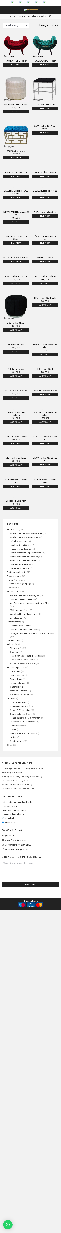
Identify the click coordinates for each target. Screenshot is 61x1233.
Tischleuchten (13, 622)
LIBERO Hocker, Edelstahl (45, 276)
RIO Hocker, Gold (45, 369)
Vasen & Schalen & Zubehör (23, 663)
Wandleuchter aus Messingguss (24, 595)
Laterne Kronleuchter (19, 564)
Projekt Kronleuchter (16, 580)
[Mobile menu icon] (5, 10)
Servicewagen (16, 741)
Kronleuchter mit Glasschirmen (24, 557)
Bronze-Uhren (16, 679)
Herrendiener (16, 725)
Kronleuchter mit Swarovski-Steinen (26, 533)
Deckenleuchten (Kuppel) (18, 584)
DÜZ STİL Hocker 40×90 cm (16, 258)
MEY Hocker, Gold (16, 344)
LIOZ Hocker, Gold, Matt (45, 298)
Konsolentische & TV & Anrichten (25, 718)
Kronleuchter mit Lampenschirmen (25, 553)
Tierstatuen (15, 671)
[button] (8, 1224)
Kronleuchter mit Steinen (21, 545)
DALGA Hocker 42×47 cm (45, 172)
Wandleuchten (13, 591)
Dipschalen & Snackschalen (23, 660)
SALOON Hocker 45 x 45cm (45, 391)
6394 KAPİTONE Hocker (16, 61)
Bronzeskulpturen (15, 667)
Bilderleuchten (16, 618)
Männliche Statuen (18, 691)
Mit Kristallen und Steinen (21, 599)
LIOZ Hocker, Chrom (16, 323)
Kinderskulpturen (17, 683)
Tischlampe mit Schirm (20, 625)
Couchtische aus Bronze (21, 714)
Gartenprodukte (17, 687)
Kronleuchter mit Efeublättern (23, 560)
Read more (16, 65)
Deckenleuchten (14, 576)
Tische (13, 729)
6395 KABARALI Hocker (45, 61)
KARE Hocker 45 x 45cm (16, 276)
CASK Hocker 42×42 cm (16, 172)
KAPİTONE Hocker (45, 258)
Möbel (10, 698)
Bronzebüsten (16, 675)
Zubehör (11, 644)
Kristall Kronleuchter (19, 541)
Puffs (12, 737)
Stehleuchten (13, 640)
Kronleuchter (12, 529)
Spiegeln (14, 652)
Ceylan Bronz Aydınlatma (15, 840)
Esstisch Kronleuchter (17, 572)
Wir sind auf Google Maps (16, 849)
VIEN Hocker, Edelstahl (16, 458)
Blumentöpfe (16, 648)
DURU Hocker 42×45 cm (45, 212)
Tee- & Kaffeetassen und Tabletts (25, 656)
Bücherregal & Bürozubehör (22, 722)
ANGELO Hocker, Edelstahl (16, 104)
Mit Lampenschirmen (19, 610)
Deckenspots (13, 588)
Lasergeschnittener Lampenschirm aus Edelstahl (32, 633)
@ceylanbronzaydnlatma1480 (17, 845)
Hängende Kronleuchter (20, 549)
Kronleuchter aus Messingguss (24, 537)
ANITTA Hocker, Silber (45, 104)
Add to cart (16, 112)
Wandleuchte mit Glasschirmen (24, 614)
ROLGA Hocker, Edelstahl (16, 391)
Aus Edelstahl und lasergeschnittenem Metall (30, 603)
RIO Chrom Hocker (16, 369)
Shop (9, 745)
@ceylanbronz (10, 835)
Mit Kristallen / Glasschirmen (23, 629)
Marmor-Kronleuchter (19, 568)
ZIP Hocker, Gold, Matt (16, 501)
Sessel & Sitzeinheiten (20, 710)
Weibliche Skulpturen (19, 694)
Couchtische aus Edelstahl (22, 733)
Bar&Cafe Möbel (17, 702)
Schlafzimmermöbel (19, 706)
